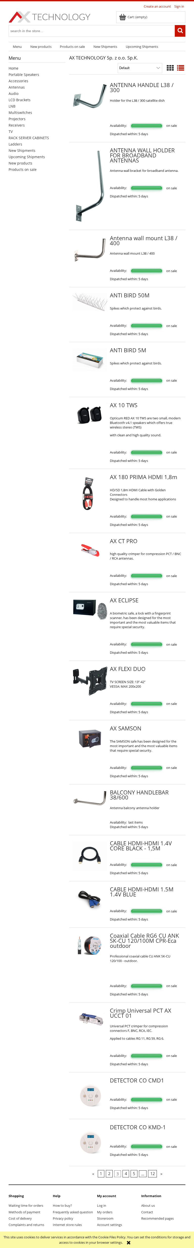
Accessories (18, 80)
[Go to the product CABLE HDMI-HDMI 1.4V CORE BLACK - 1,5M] (90, 856)
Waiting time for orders (26, 1205)
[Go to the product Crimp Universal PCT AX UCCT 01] (90, 1020)
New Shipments (22, 150)
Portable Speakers (24, 74)
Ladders (15, 144)
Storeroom (105, 1218)
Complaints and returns (26, 1224)
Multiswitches (20, 112)
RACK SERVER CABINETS (29, 137)
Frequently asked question (73, 1212)
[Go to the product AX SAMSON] (90, 738)
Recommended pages (157, 1218)
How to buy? (62, 1205)
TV (11, 131)
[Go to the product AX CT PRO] (90, 550)
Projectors (17, 118)
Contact (147, 1212)
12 (152, 1173)
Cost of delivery (20, 1218)
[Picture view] (170, 68)
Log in (101, 1205)
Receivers (17, 125)
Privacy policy (63, 1218)
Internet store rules (67, 1224)
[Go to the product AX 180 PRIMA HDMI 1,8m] (90, 494)
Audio (13, 93)
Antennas (17, 87)
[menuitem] (17, 46)
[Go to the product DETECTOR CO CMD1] (90, 1095)
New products (20, 163)
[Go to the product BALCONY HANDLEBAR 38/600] (90, 798)
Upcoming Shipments (27, 156)
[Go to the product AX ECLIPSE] (90, 609)
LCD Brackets (20, 99)
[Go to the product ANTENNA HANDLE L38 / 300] (90, 98)
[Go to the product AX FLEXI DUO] (90, 681)
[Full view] (180, 68)
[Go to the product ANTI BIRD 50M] (90, 302)
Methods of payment (24, 1212)
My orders (104, 1212)
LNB (12, 106)
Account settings (109, 1224)
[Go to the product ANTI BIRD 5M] (90, 359)
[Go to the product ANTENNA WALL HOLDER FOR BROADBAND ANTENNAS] (90, 186)
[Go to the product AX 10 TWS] (90, 414)
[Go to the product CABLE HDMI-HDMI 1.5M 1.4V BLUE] (90, 898)
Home (13, 68)
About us (148, 1205)
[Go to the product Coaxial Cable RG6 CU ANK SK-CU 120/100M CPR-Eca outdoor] (90, 945)
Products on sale (23, 169)
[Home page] (49, 16)
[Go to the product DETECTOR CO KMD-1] (90, 1142)
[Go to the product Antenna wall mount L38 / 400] (90, 249)
